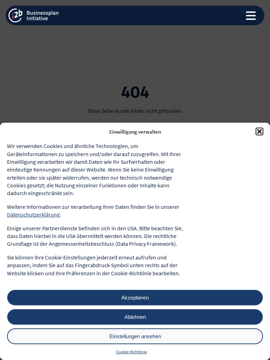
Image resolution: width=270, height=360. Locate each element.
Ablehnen (135, 317)
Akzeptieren (135, 298)
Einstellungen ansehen (135, 336)
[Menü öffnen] (253, 15)
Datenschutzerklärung (33, 214)
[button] (259, 131)
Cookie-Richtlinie (131, 351)
